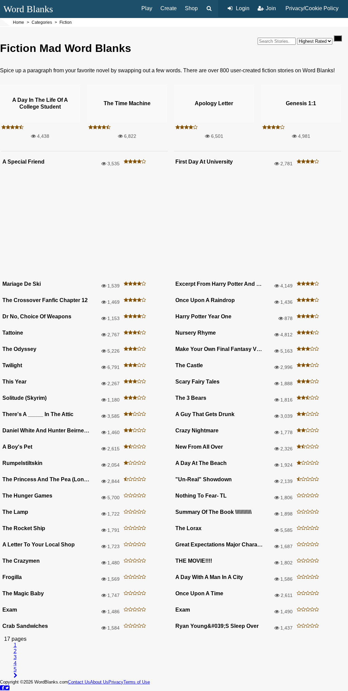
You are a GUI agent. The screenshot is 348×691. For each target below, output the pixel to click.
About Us (99, 682)
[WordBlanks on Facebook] (2, 687)
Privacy (115, 682)
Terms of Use (136, 682)
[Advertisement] (174, 224)
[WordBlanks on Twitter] (7, 687)
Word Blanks (28, 9)
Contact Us (79, 682)
